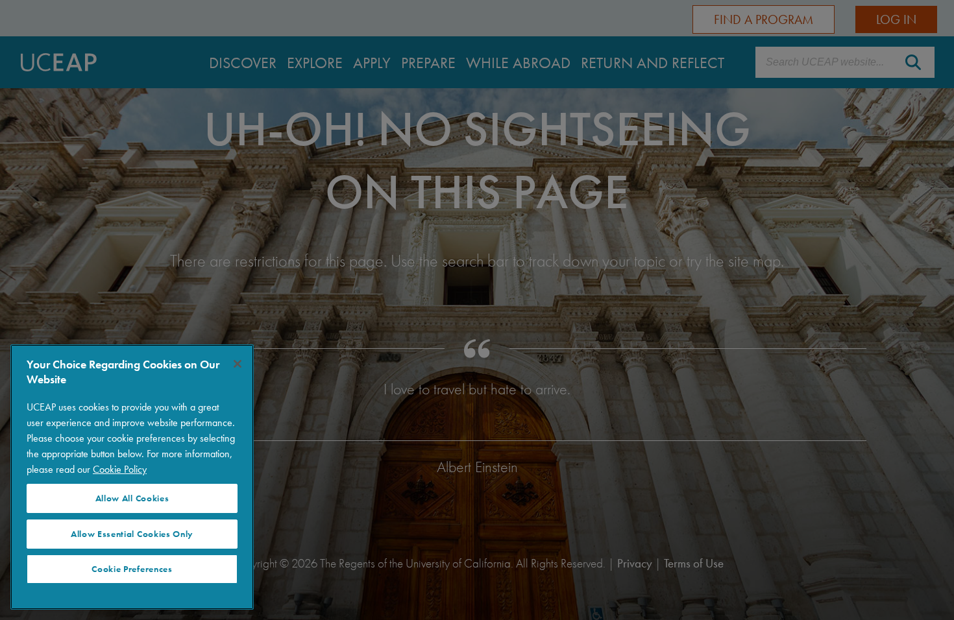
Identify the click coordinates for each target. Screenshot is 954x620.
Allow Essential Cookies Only (132, 534)
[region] (132, 477)
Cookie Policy (120, 469)
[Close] (237, 364)
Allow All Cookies (132, 498)
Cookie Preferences (132, 569)
